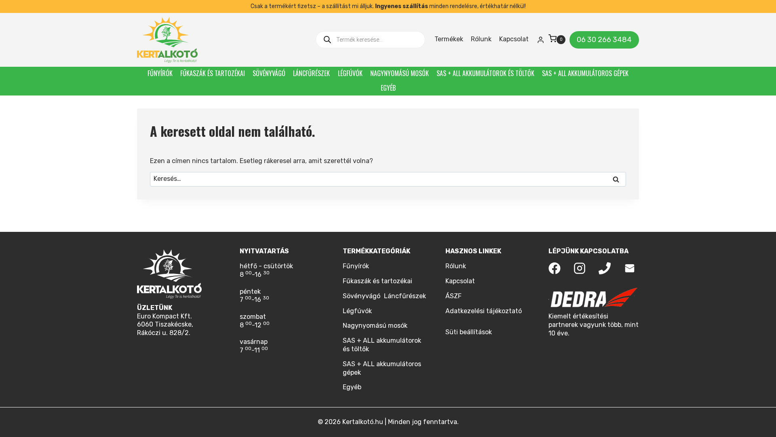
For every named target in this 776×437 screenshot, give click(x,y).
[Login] (540, 39)
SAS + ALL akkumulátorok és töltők (485, 73)
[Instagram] (580, 268)
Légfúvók (350, 73)
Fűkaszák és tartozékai (212, 73)
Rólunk (481, 39)
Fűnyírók (160, 73)
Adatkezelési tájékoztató (483, 311)
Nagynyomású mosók (399, 73)
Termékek (448, 39)
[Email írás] (630, 268)
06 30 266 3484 (604, 39)
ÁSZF (453, 296)
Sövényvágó (269, 73)
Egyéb (388, 88)
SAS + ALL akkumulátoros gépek (585, 73)
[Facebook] (554, 268)
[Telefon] (605, 268)
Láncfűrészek (311, 73)
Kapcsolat (514, 39)
